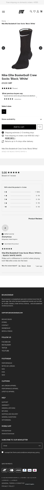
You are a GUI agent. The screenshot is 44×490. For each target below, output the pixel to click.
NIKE (3, 369)
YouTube (5, 351)
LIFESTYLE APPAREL (8, 391)
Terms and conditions (20, 452)
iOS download (6, 431)
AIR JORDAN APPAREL (9, 385)
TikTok (4, 348)
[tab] (35, 218)
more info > (10, 138)
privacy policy (35, 452)
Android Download (8, 433)
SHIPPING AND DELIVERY (10, 414)
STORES (4, 322)
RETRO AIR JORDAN (8, 366)
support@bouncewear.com (12, 313)
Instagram (6, 345)
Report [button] (24, 266)
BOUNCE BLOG (7, 319)
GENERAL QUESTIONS (9, 417)
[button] (22, 88)
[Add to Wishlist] (39, 127)
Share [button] (29, 266)
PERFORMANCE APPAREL (10, 388)
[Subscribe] (39, 446)
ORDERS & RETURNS (8, 408)
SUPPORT (5, 402)
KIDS (3, 372)
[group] (22, 173)
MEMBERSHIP (6, 328)
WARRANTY (5, 405)
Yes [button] (19, 266)
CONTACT (5, 325)
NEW (3, 375)
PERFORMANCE (7, 363)
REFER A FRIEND (7, 331)
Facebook (6, 342)
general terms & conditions (14, 483)
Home (4, 21)
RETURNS (5, 411)
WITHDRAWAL (6, 420)
